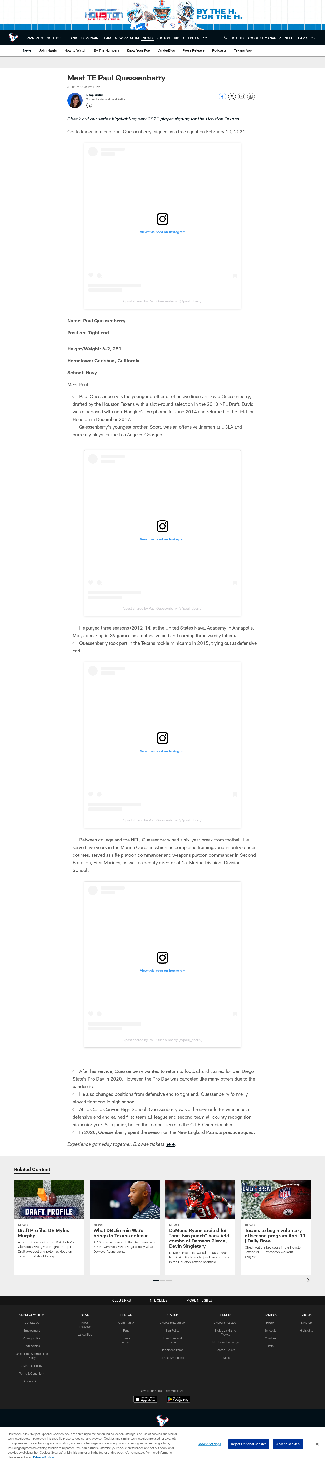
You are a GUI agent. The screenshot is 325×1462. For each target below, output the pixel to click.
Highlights (306, 1330)
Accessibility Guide (172, 1322)
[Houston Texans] (162, 1421)
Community (126, 1322)
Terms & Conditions (32, 1373)
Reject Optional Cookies (248, 1444)
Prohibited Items (172, 1350)
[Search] (226, 37)
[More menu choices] (205, 38)
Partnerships (32, 1345)
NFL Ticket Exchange (225, 1342)
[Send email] (241, 99)
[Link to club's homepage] (13, 37)
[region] (162, 1444)
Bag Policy (172, 1330)
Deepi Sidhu (94, 94)
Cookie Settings (209, 1444)
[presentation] (309, 1280)
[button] (156, 1280)
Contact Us (32, 1322)
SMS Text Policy (31, 1365)
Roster (270, 1322)
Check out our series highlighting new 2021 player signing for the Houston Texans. (154, 119)
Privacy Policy (32, 1338)
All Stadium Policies (172, 1357)
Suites (226, 1357)
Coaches (270, 1338)
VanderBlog (85, 1334)
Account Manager (225, 1322)
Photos (126, 1314)
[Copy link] (251, 97)
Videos (306, 1314)
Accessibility (32, 1381)
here (170, 1144)
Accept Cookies (288, 1444)
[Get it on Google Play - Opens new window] (178, 1401)
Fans (126, 1330)
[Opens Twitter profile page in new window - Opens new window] (89, 105)
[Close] (317, 1444)
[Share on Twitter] (232, 99)
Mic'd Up (306, 1322)
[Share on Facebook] (222, 99)
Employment (32, 1330)
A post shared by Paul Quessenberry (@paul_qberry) (162, 301)
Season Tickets (225, 1350)
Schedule (270, 1330)
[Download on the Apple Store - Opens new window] (145, 1400)
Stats (270, 1345)
